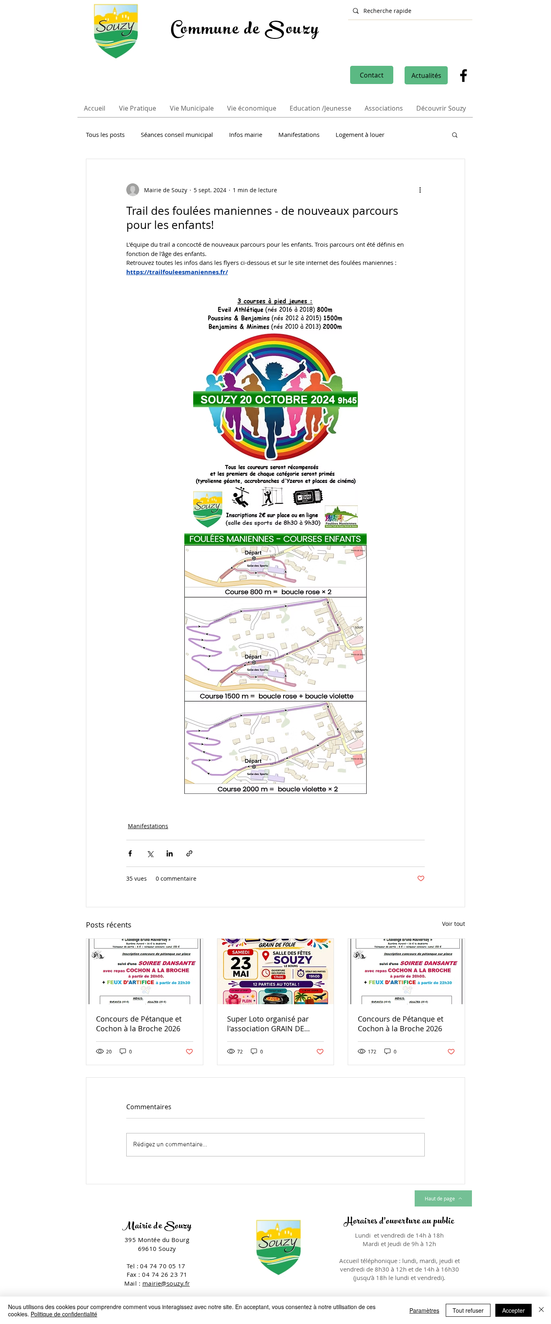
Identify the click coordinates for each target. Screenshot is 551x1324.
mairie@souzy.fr (166, 1283)
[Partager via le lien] (189, 853)
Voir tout (453, 923)
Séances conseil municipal (177, 134)
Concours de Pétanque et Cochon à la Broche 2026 (139, 1023)
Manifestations (298, 134)
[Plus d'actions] (420, 190)
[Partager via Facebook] (130, 853)
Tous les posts (105, 134)
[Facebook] (463, 75)
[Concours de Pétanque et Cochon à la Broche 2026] (144, 971)
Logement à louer (360, 134)
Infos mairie (245, 134)
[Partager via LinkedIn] (169, 853)
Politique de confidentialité (64, 1314)
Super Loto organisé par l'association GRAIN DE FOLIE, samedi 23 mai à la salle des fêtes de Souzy (270, 1023)
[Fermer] (541, 1310)
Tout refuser (468, 1310)
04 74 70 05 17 (163, 1266)
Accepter (513, 1310)
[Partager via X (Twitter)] (150, 853)
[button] (455, 134)
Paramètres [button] (424, 1310)
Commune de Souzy (245, 30)
